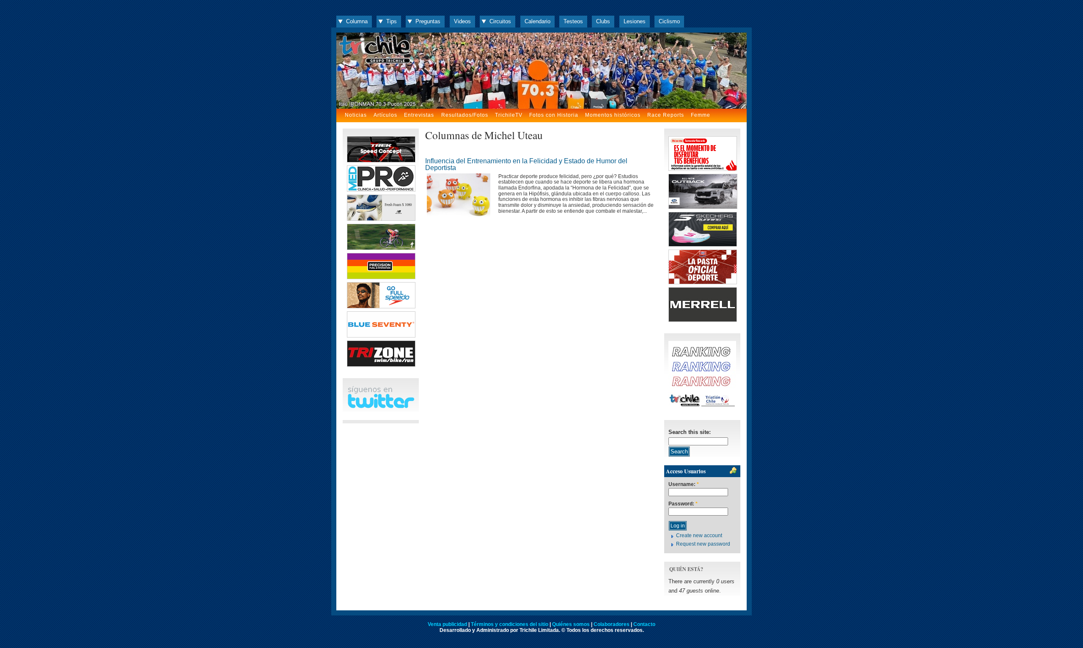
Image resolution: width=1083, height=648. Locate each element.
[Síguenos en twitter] (381, 407)
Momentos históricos (612, 115)
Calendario (537, 21)
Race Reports (665, 115)
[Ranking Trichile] (702, 407)
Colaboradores (611, 624)
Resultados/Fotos (464, 115)
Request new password (703, 544)
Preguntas (427, 21)
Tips (391, 21)
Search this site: (689, 432)
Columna (357, 21)
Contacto (644, 624)
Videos (462, 21)
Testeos (573, 21)
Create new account (699, 535)
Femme (700, 115)
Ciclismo (669, 21)
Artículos (385, 115)
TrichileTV (508, 115)
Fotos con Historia (553, 115)
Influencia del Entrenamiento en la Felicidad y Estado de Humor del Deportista (526, 164)
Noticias (356, 115)
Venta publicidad (447, 624)
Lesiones (635, 21)
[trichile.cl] (541, 71)
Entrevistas (419, 115)
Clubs (603, 21)
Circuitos (500, 21)
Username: (683, 484)
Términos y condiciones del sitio (509, 624)
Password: (683, 504)
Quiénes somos (571, 624)
